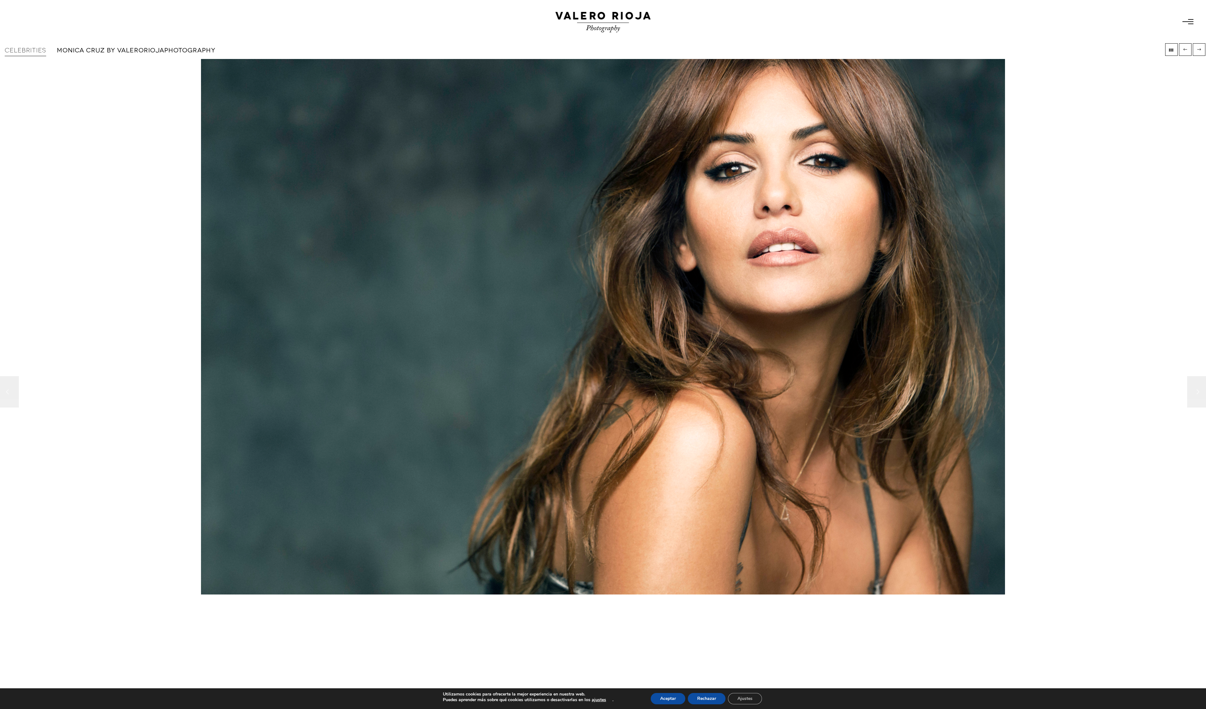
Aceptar (668, 698)
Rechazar (706, 698)
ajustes (599, 700)
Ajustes (744, 698)
